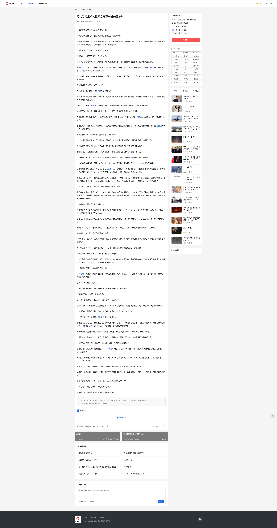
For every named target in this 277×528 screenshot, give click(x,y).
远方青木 (196, 56)
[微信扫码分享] (94, 426)
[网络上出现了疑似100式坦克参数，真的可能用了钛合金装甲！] (177, 129)
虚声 (186, 62)
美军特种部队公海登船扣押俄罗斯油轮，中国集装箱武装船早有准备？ (191, 200)
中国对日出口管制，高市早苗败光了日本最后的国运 (191, 159)
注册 (270, 3)
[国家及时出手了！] (177, 139)
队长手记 (196, 53)
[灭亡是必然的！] (177, 169)
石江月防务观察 (177, 76)
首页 (22, 3)
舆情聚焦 (44, 3)
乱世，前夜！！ (188, 228)
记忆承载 (186, 59)
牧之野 (176, 79)
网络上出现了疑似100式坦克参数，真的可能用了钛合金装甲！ (191, 129)
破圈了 (196, 72)
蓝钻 (186, 66)
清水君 (186, 82)
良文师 (176, 69)
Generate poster (85, 426)
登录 (265, 3)
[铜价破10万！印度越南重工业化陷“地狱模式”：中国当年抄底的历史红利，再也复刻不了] (177, 220)
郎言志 (186, 56)
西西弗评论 (196, 59)
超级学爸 (176, 59)
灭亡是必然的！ (188, 167)
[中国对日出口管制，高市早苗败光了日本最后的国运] (177, 159)
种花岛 (186, 72)
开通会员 (186, 40)
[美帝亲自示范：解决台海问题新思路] (177, 240)
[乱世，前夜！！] (177, 230)
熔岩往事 (176, 82)
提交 (160, 501)
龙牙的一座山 (177, 53)
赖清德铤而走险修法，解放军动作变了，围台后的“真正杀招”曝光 (191, 98)
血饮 (176, 62)
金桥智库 (176, 56)
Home (76, 10)
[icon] (200, 519)
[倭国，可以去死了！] (177, 108)
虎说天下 (196, 62)
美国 (80, 67)
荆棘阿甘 (196, 66)
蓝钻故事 (176, 66)
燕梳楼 (196, 79)
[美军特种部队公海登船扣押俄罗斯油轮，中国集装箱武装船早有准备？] (177, 199)
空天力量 (196, 69)
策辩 (186, 69)
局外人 (99, 22)
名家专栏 (32, 3)
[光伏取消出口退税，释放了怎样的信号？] (177, 179)
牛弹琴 (186, 79)
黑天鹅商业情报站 (187, 53)
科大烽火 (176, 72)
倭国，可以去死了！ (190, 106)
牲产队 (196, 76)
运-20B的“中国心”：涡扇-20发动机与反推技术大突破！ (191, 119)
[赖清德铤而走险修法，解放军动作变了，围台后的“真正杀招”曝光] (177, 98)
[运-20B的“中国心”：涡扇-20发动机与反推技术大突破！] (177, 118)
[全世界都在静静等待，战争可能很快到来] (177, 210)
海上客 (196, 82)
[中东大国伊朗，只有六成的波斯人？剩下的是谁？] (177, 189)
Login (84, 501)
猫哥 (186, 76)
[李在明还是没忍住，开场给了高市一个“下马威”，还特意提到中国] (177, 149)
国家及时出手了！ (189, 137)
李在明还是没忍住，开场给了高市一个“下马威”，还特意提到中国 (191, 149)
